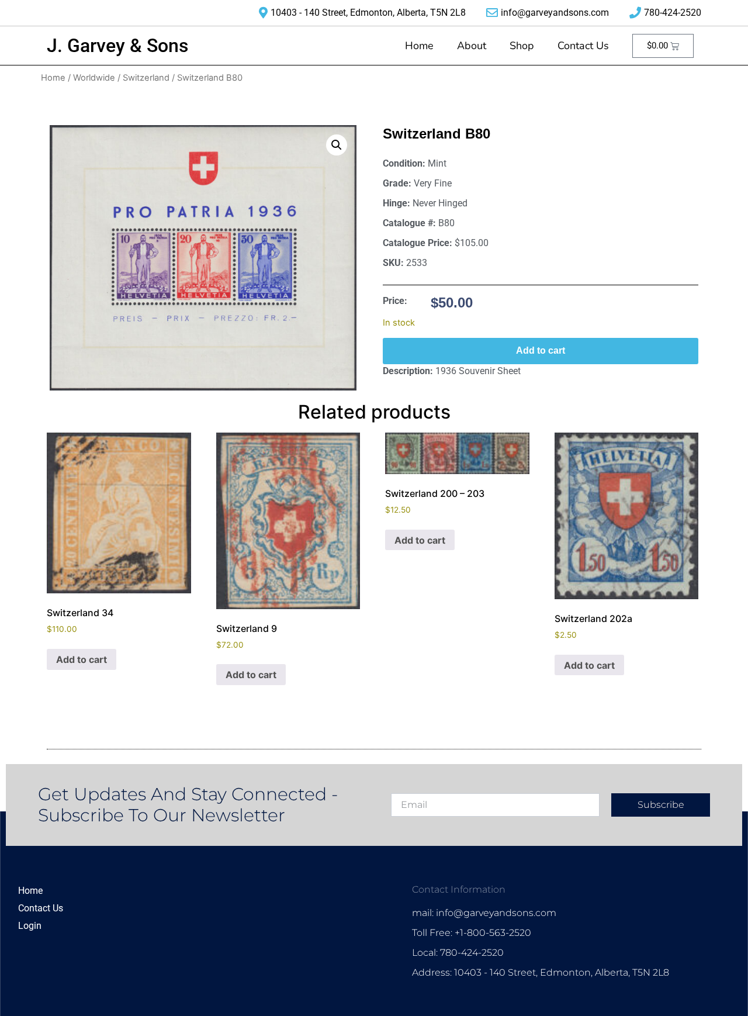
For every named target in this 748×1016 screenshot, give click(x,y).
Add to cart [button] (81, 659)
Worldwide (94, 77)
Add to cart (540, 350)
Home (419, 46)
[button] (336, 144)
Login (29, 925)
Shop (522, 46)
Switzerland (146, 77)
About (471, 46)
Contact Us (583, 46)
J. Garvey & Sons (117, 45)
